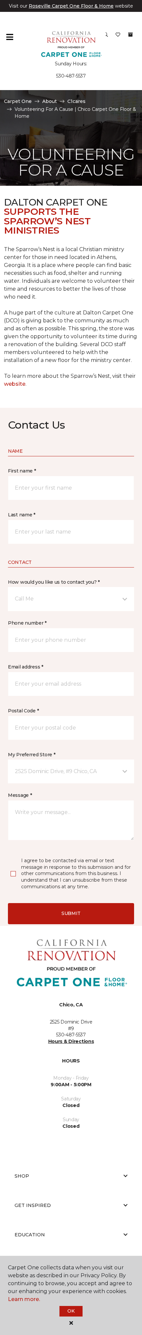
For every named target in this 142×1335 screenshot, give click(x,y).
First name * (22, 471)
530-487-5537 (71, 76)
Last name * (21, 514)
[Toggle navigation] (9, 37)
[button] (71, 599)
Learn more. (24, 1299)
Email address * (25, 667)
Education (30, 1235)
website (14, 384)
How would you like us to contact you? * (54, 582)
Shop (22, 1176)
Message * (20, 795)
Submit (71, 913)
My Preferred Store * (31, 754)
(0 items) (130, 34)
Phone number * (27, 623)
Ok (70, 1311)
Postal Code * (23, 710)
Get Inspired (33, 1205)
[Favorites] (118, 37)
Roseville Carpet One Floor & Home (71, 6)
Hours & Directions (71, 1041)
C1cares (76, 101)
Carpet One (18, 101)
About (49, 101)
